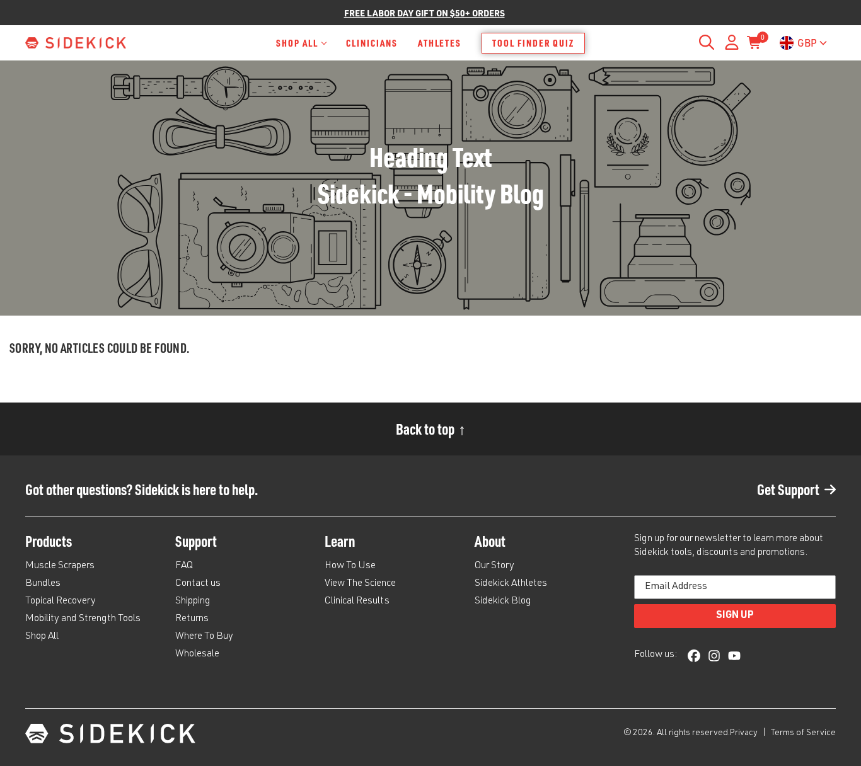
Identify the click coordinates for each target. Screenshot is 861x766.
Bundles (43, 584)
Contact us (198, 584)
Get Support (788, 489)
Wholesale (197, 654)
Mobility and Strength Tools (83, 619)
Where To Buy (204, 637)
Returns (192, 619)
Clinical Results (357, 602)
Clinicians (372, 43)
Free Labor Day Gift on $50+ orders (424, 13)
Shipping (193, 602)
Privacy (745, 733)
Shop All (297, 43)
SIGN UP (735, 616)
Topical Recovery (60, 602)
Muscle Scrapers (60, 566)
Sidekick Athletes (511, 584)
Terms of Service (803, 733)
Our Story (494, 566)
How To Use (350, 566)
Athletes (440, 43)
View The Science (360, 584)
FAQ (184, 566)
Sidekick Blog (503, 602)
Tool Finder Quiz (533, 43)
